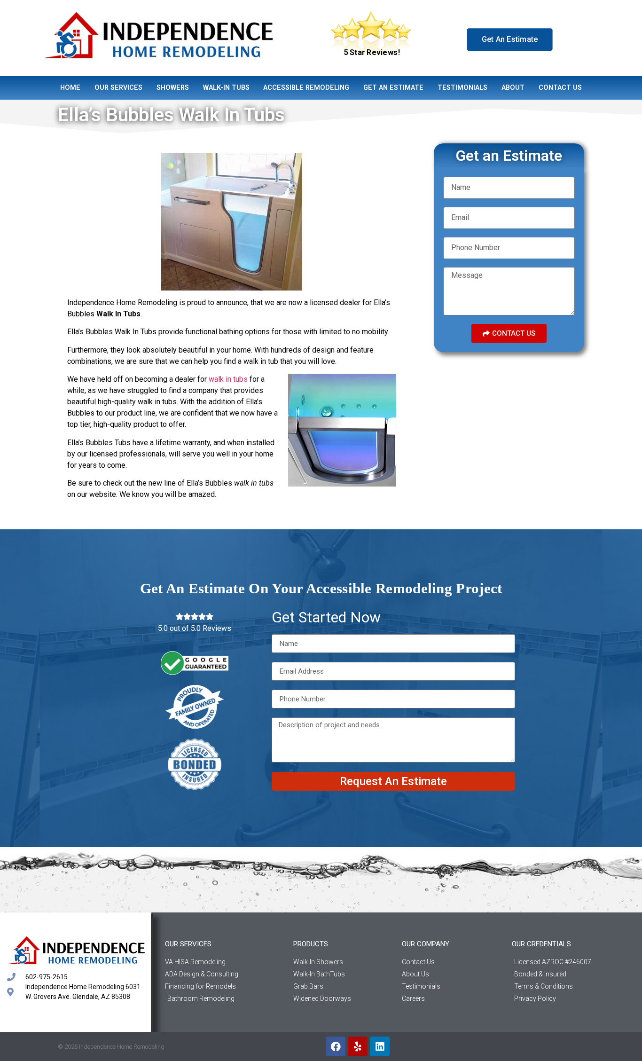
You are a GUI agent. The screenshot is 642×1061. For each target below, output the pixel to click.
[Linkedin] (380, 1046)
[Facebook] (335, 1046)
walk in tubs (228, 379)
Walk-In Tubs (226, 88)
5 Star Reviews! (372, 52)
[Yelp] (358, 1046)
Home (70, 88)
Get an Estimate (393, 88)
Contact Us (560, 88)
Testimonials (462, 88)
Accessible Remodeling (306, 88)
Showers (173, 88)
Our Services (118, 88)
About (513, 88)
